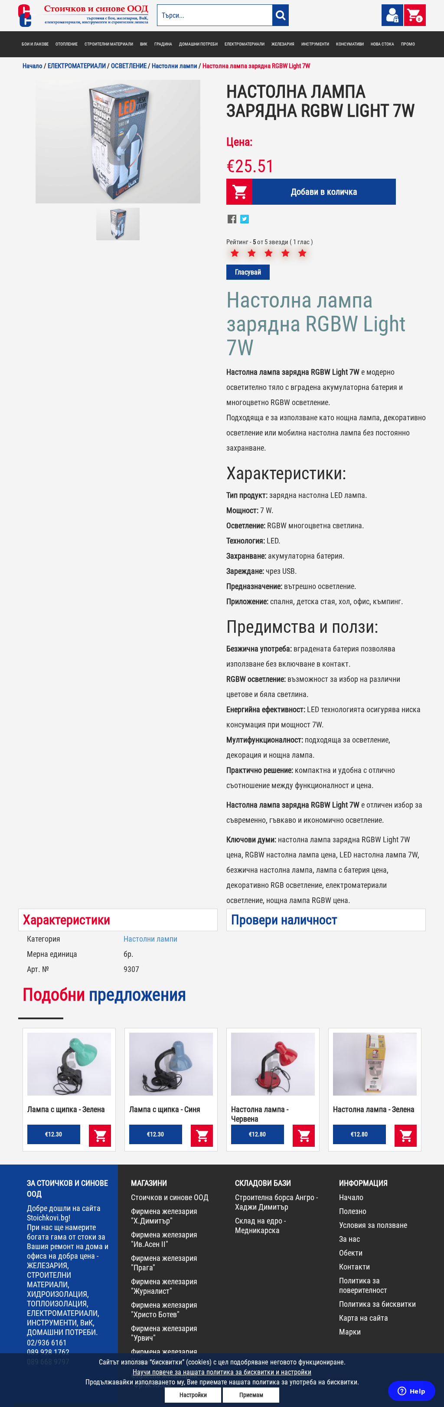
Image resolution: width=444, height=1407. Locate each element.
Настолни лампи (150, 938)
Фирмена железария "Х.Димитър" (164, 1216)
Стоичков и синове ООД (170, 1197)
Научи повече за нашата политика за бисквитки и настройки (222, 1372)
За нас (349, 1238)
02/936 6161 (47, 1342)
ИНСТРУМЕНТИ (315, 44)
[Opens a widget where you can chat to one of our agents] (411, 1392)
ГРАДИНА (163, 44)
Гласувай (248, 272)
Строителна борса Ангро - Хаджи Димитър (276, 1202)
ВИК (143, 44)
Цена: (239, 141)
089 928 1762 (48, 1352)
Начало (351, 1197)
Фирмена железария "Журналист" (164, 1286)
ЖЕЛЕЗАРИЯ (282, 44)
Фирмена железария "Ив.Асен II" (164, 1239)
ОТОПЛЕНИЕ (67, 44)
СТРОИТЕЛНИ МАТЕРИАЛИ (109, 44)
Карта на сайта (363, 1317)
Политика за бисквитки (377, 1304)
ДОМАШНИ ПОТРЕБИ (198, 44)
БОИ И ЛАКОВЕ (35, 44)
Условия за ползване (373, 1225)
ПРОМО (408, 44)
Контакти (354, 1266)
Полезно (352, 1211)
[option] (118, 141)
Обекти (350, 1252)
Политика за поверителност (363, 1285)
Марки (350, 1331)
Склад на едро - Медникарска (260, 1225)
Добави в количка (324, 192)
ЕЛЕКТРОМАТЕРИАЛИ (244, 44)
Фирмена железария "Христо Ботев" (164, 1309)
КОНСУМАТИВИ (350, 44)
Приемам (251, 1394)
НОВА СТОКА (382, 44)
